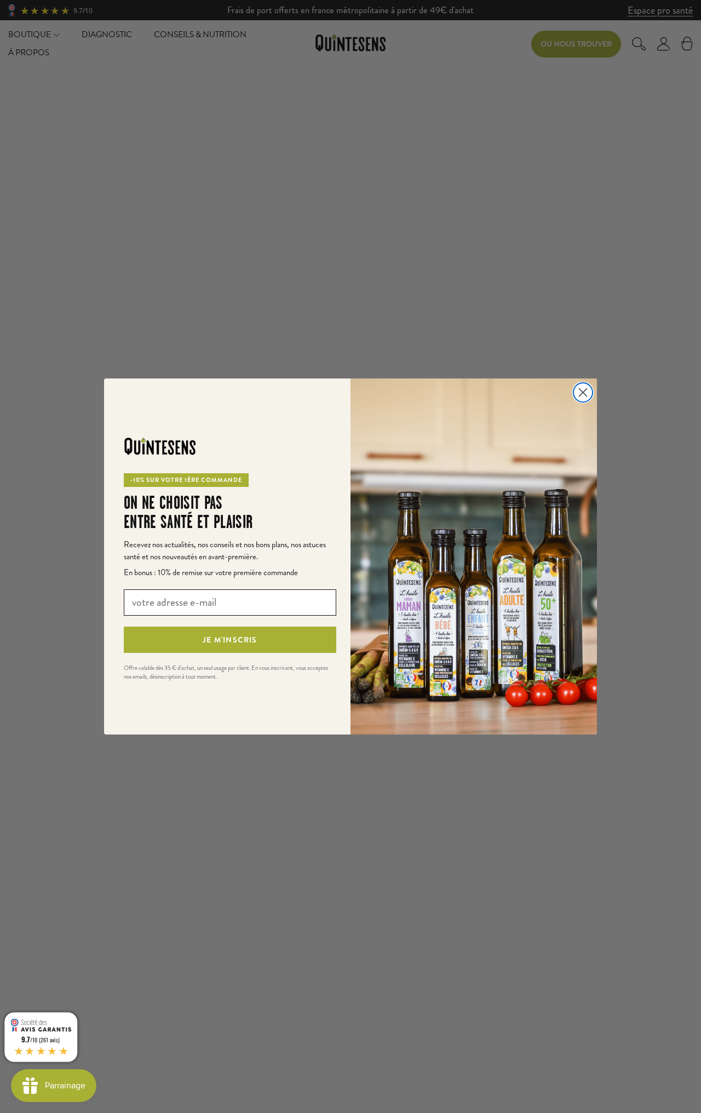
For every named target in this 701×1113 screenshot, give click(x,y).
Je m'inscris (230, 639)
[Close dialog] (583, 392)
